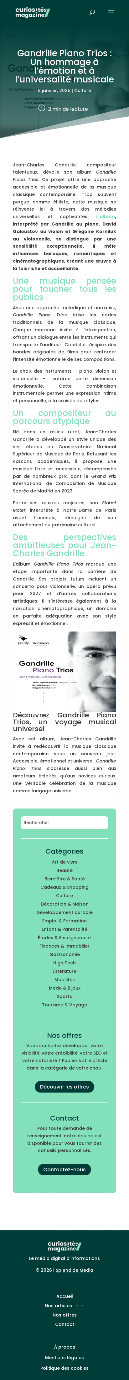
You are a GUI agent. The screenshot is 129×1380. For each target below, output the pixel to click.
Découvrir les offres (64, 1086)
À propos (64, 1347)
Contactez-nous (64, 1169)
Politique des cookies (64, 1368)
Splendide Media (74, 1270)
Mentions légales (64, 1357)
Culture (82, 90)
